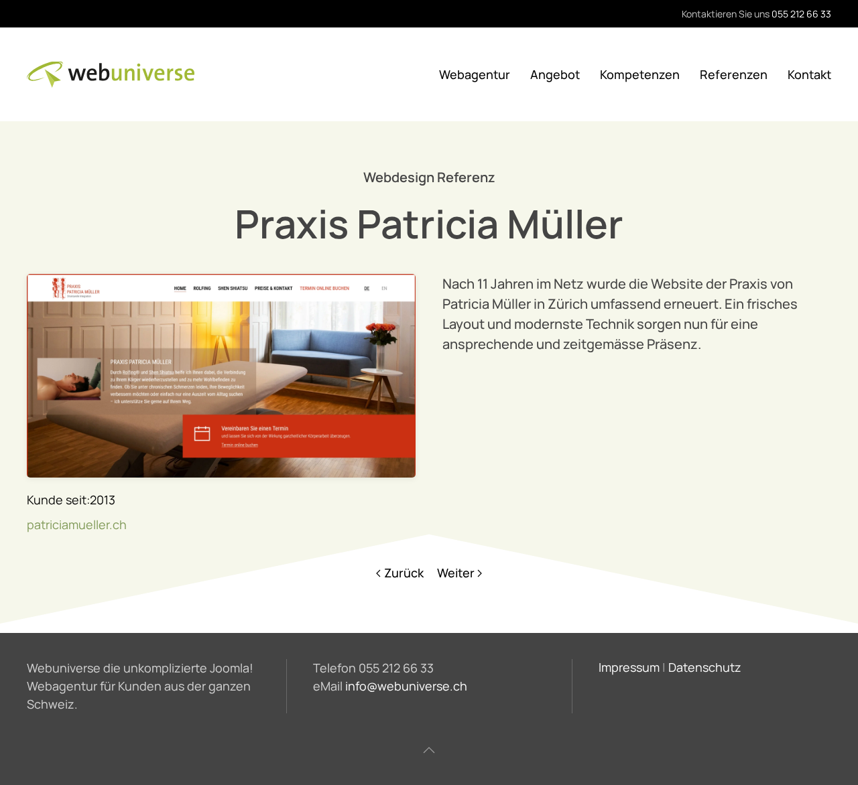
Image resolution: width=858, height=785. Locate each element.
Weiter (456, 573)
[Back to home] (110, 74)
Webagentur (474, 74)
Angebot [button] (555, 74)
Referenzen (734, 74)
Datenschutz (704, 667)
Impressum (629, 667)
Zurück (404, 573)
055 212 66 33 (801, 13)
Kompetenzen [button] (640, 74)
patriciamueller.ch (77, 524)
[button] (429, 750)
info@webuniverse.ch (406, 686)
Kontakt (809, 74)
